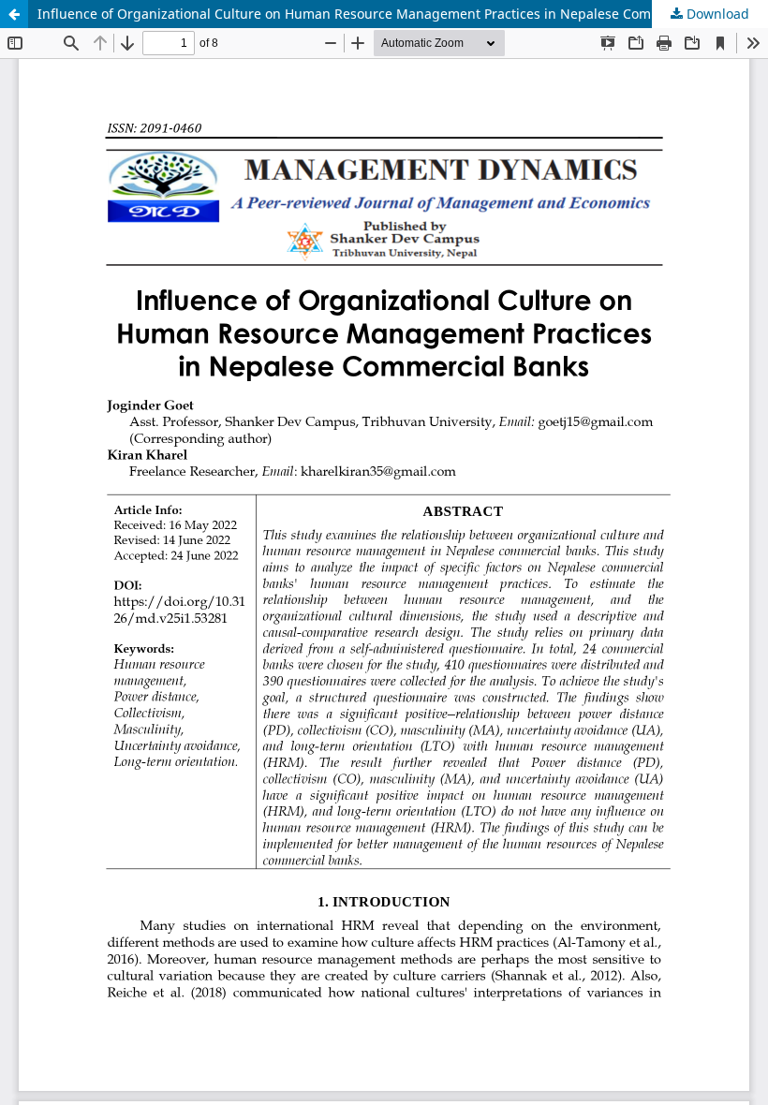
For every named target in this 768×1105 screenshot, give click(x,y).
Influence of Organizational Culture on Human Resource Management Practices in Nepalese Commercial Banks (388, 13)
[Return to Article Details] (14, 14)
